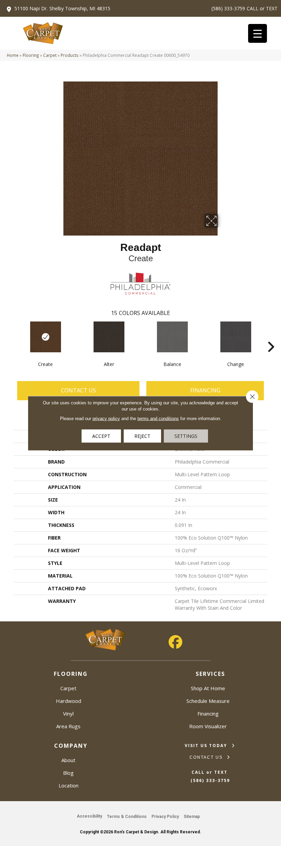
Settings (185, 435)
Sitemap (192, 816)
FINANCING (205, 390)
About (68, 760)
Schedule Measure (208, 700)
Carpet (50, 55)
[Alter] (108, 337)
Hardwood (68, 700)
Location (68, 785)
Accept (101, 435)
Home (13, 55)
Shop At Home (208, 688)
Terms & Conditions (127, 816)
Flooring (31, 55)
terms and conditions (158, 418)
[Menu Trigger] (257, 33)
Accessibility (89, 816)
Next (271, 336)
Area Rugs (68, 726)
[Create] (45, 337)
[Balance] (172, 337)
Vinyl (68, 713)
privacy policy (106, 418)
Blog (68, 772)
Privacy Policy (165, 816)
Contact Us (78, 390)
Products (69, 55)
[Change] (235, 337)
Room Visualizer (208, 726)
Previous (10, 336)
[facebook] (175, 642)
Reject (142, 435)
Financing (208, 713)
